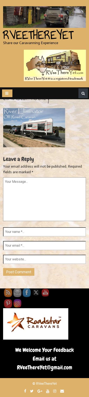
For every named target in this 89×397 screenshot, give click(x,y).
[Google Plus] (40, 391)
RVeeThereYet (38, 35)
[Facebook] (25, 391)
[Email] (62, 391)
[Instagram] (55, 391)
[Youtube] (48, 391)
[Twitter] (32, 391)
